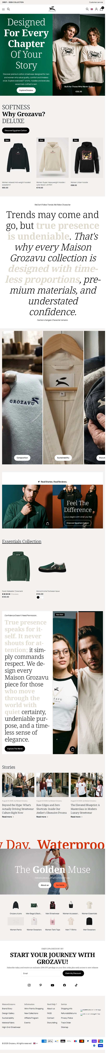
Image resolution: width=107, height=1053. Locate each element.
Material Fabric (8, 1022)
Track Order (66, 1022)
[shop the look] (47, 523)
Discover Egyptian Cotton (16, 130)
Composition (22, 457)
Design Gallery (8, 1013)
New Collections (31, 1013)
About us (45, 885)
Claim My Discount (73, 973)
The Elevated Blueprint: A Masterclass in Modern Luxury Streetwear (87, 797)
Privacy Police (67, 1018)
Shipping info (66, 1008)
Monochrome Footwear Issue (48, 591)
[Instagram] (29, 985)
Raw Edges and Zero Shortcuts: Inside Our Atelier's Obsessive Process (52, 797)
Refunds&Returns (69, 1013)
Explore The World (14, 748)
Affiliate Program (31, 1018)
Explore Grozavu (26, 90)
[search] (8, 9)
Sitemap (64, 1027)
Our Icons (60, 885)
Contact (50, 1018)
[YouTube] (52, 985)
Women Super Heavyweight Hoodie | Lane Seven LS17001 (50, 183)
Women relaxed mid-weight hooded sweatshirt (16, 183)
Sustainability (63, 457)
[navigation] (98, 158)
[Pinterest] (41, 985)
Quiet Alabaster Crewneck (12, 591)
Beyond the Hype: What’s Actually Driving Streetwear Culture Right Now (18, 797)
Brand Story (7, 1008)
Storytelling (52, 1022)
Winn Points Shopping (33, 1008)
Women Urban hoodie (79, 182)
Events (27, 1022)
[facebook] (64, 985)
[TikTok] (76, 985)
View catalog (3, 9)
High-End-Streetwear (11, 1027)
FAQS (49, 1013)
